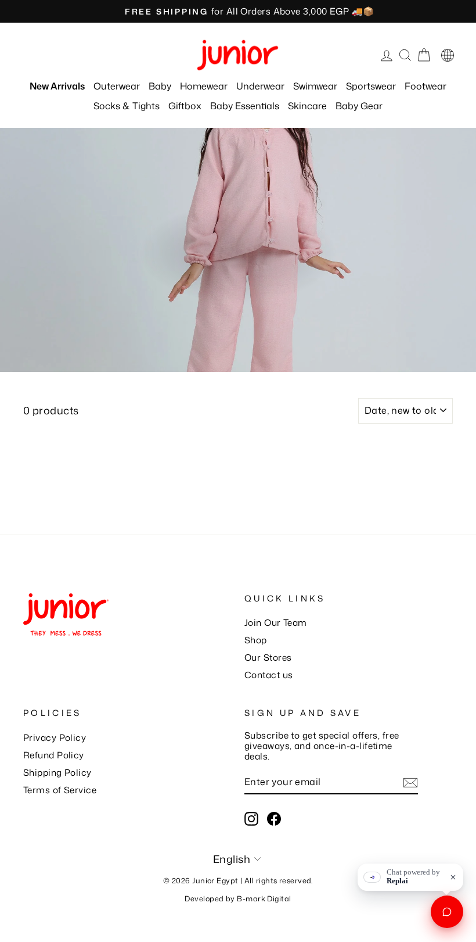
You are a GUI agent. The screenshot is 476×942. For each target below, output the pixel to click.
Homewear (204, 86)
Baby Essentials (244, 105)
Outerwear (116, 86)
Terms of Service (59, 789)
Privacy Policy (54, 737)
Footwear (425, 86)
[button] (447, 55)
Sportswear (371, 86)
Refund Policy (53, 754)
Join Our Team (275, 622)
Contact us (268, 674)
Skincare (307, 105)
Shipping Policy (57, 772)
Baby (160, 86)
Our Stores (268, 657)
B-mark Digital (264, 898)
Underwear (260, 86)
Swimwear (315, 86)
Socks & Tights (126, 105)
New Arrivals (57, 86)
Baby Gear (359, 105)
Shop (255, 639)
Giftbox (184, 105)
